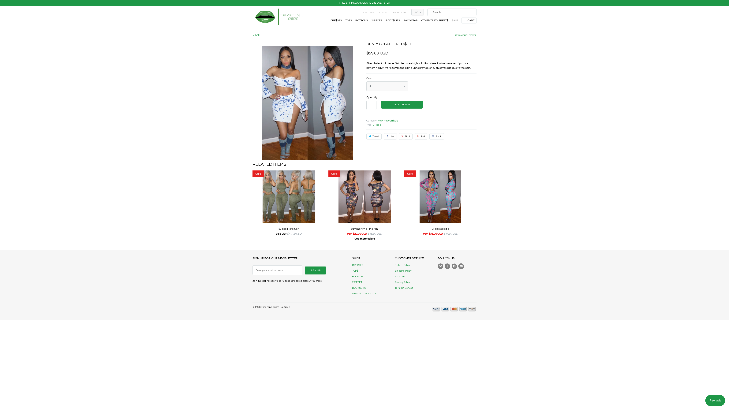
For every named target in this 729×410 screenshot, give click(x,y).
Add (423, 136)
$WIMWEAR (410, 20)
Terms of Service (404, 288)
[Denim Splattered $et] (307, 103)
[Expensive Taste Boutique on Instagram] (454, 266)
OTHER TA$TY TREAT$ (434, 20)
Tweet (375, 136)
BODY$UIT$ (393, 20)
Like (392, 136)
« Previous (460, 35)
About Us (400, 276)
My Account (400, 12)
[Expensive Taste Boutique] (279, 18)
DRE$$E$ (357, 265)
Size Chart (369, 12)
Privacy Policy (402, 282)
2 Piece (377, 125)
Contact (384, 12)
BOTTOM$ (361, 20)
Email (438, 136)
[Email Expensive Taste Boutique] (461, 266)
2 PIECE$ (376, 20)
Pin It (407, 136)
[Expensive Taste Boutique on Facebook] (447, 266)
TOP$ (348, 20)
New (380, 120)
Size (369, 78)
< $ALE (256, 35)
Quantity (371, 97)
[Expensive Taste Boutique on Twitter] (441, 266)
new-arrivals (391, 120)
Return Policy (402, 265)
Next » (473, 35)
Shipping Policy (403, 271)
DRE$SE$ (336, 20)
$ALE (455, 20)
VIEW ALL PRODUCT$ (364, 293)
